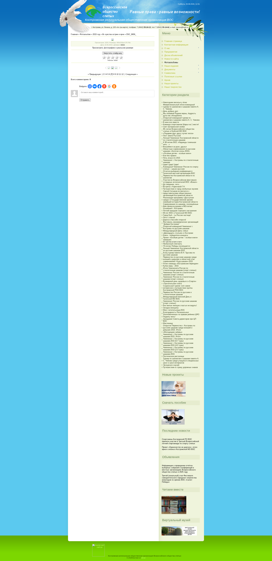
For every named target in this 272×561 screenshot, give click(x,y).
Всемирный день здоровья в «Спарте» (179, 281)
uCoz (143, 558)
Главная (74, 34)
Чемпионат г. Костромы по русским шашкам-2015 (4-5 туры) (178, 344)
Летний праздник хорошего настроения (179, 211)
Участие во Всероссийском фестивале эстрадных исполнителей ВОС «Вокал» (180, 181)
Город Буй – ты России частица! (177, 215)
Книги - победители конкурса (175, 235)
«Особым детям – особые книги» (177, 153)
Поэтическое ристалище (173, 356)
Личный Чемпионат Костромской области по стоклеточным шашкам (180, 139)
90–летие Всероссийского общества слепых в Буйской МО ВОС (178, 130)
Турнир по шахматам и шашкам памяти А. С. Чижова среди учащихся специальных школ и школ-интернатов (181, 360)
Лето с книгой (169, 217)
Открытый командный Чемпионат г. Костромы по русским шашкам (178, 227)
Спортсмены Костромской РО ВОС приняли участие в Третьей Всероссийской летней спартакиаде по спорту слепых (180, 441)
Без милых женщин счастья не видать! (180, 305)
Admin (123, 45)
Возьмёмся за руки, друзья (175, 147)
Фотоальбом (85, 34)
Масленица (168, 323)
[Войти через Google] (109, 86)
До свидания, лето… (172, 184)
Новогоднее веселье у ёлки (175, 102)
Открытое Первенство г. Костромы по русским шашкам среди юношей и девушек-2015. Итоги (179, 328)
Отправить (85, 100)
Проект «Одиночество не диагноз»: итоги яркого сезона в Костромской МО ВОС (179, 448)
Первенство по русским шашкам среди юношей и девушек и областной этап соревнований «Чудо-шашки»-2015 (179, 259)
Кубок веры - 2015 (170, 266)
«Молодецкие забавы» (172, 332)
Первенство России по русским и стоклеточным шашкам (177, 293)
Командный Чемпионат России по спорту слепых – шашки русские (180, 168)
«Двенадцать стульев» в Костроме (178, 233)
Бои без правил (169, 156)
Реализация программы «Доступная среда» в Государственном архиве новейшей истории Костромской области (180, 200)
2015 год (96, 34)
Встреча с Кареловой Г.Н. (174, 187)
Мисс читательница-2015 (173, 310)
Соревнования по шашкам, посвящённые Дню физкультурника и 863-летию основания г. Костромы (180, 206)
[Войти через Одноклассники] (114, 86)
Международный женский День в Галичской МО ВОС (177, 298)
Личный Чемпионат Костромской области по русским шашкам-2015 (180, 249)
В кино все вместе (171, 122)
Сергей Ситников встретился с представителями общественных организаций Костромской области (178, 193)
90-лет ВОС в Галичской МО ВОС (177, 213)
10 (117, 74)
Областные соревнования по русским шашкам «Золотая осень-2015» (179, 150)
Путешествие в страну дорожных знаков (180, 367)
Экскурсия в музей (171, 365)
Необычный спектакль (172, 244)
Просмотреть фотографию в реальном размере (112, 48)
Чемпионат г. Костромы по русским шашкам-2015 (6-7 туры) (178, 340)
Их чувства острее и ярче (113, 34)
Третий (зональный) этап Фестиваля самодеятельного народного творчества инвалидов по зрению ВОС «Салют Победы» (179, 479)
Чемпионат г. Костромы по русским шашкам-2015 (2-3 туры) (178, 348)
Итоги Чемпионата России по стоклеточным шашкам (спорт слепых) (179, 269)
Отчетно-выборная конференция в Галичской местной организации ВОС (179, 172)
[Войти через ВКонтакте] (95, 86)
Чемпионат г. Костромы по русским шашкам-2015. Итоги (178, 335)
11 (120, 74)
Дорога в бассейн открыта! (174, 220)
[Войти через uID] (90, 86)
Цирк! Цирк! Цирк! (171, 164)
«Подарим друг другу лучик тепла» (178, 133)
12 (122, 74)
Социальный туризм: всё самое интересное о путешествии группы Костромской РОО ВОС (178, 288)
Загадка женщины (170, 308)
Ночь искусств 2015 (171, 158)
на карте (123, 27)
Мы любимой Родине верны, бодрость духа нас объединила (179, 114)
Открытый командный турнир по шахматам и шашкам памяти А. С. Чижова (181, 119)
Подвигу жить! (169, 317)
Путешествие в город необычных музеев (180, 189)
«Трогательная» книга (172, 283)
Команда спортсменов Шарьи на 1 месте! (181, 124)
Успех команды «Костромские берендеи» (180, 264)
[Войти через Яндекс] (104, 86)
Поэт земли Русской (172, 136)
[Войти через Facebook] (99, 86)
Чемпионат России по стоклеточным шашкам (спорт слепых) (178, 273)
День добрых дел (170, 111)
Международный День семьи (175, 231)
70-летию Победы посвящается (176, 246)
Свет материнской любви (174, 127)
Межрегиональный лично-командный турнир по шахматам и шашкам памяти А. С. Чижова (181, 107)
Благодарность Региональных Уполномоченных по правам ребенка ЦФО (181, 313)
